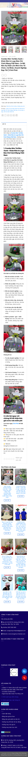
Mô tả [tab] (4, 124)
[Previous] (3, 28)
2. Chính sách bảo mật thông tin (10, 700)
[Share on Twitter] (8, 115)
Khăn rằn (8, 106)
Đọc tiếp (7, 500)
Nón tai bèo (12, 56)
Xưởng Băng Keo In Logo (20, 755)
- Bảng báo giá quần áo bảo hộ (10, 719)
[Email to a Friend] (11, 115)
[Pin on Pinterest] (14, 115)
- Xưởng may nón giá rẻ (8, 724)
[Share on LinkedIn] (16, 115)
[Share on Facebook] (5, 115)
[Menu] (2, 5)
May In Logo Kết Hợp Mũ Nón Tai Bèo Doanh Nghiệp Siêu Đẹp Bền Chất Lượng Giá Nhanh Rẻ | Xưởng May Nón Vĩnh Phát (7, 526)
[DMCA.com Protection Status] (6, 732)
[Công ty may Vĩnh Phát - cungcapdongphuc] (14, 5)
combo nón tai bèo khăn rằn (12, 108)
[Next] (24, 28)
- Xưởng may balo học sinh (9, 727)
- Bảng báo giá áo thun (8, 716)
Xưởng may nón (21, 106)
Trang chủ (4, 56)
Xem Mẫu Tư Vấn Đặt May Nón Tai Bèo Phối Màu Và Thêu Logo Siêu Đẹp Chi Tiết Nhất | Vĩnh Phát (7, 595)
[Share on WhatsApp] (2, 115)
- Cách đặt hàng (6, 713)
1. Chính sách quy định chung (9, 697)
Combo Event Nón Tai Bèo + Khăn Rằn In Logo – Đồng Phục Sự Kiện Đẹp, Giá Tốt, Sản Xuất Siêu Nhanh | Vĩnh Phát (21, 490)
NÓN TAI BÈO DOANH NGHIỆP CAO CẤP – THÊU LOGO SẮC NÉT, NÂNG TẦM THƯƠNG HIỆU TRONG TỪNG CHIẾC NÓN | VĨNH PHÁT (7, 492)
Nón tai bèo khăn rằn (9, 111)
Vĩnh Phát (16, 423)
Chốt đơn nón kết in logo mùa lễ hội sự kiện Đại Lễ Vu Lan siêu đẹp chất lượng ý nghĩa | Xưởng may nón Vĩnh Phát (21, 595)
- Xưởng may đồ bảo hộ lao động (11, 722)
